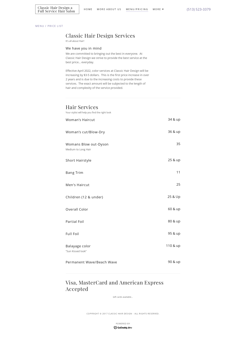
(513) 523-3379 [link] (199, 9)
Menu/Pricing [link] (137, 9)
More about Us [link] (109, 9)
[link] (57, 11)
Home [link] (88, 9)
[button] (158, 9)
